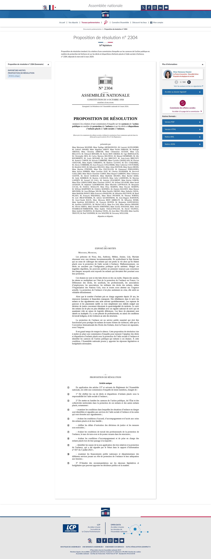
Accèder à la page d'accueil (105, 13)
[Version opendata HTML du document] (182, 129)
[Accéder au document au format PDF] (182, 122)
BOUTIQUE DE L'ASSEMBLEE (70, 547)
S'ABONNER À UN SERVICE (114, 547)
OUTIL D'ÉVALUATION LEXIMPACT (137, 547)
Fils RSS (125, 552)
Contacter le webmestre (114, 552)
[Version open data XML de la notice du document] (182, 137)
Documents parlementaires (92, 29)
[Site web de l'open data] (127, 528)
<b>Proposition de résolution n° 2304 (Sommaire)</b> (28, 64)
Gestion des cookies (134, 552)
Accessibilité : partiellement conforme (93, 552)
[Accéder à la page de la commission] (182, 105)
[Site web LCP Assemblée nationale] (83, 528)
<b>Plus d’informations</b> (183, 64)
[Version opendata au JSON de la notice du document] (182, 144)
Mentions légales (75, 552)
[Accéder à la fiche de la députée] (182, 74)
